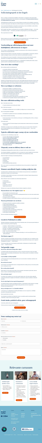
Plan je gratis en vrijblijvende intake (20, 42)
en (38, 3)
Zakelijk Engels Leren (7, 10)
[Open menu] (36, 3)
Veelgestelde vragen (34, 413)
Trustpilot (39, 429)
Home (2, 10)
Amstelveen (23, 413)
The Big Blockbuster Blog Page (36, 416)
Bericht (4, 347)
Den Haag (22, 416)
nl (40, 3)
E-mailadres (4, 330)
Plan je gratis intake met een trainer (20, 307)
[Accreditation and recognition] (14, 35)
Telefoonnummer (5, 324)
